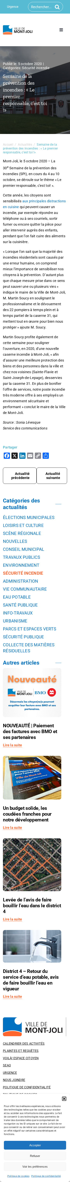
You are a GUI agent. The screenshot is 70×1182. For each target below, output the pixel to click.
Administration (20, 581)
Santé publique (20, 605)
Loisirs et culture (23, 525)
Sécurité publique (23, 636)
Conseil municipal (23, 549)
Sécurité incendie (36, 68)
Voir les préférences (35, 1166)
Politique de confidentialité (46, 1176)
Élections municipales (29, 517)
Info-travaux (18, 613)
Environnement (21, 565)
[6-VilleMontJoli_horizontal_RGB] (18, 27)
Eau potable (17, 597)
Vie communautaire (25, 589)
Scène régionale (22, 533)
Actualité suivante (53, 476)
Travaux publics (21, 557)
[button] (64, 1099)
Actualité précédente (20, 476)
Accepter (35, 1145)
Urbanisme (15, 621)
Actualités (25, 144)
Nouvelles (15, 541)
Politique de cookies (18, 1176)
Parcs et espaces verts (29, 629)
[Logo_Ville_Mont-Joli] (34, 1019)
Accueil (8, 144)
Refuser (35, 1156)
